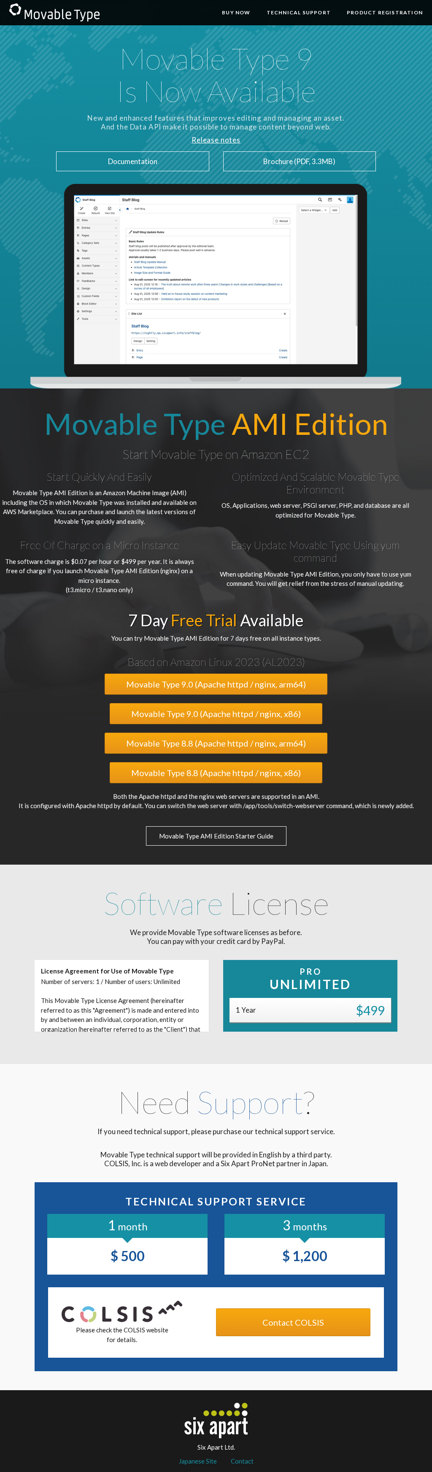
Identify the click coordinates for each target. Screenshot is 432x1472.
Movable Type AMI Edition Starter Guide (216, 836)
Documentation (132, 161)
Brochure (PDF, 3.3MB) (299, 161)
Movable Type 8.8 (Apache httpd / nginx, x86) (216, 773)
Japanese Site (198, 1461)
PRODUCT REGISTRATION (385, 12)
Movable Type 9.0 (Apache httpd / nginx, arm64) (216, 684)
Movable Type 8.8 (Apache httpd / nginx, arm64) (216, 743)
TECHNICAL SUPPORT (299, 12)
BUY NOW (236, 12)
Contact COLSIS (293, 1322)
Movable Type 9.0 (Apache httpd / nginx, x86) (216, 714)
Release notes (216, 139)
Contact (242, 1461)
